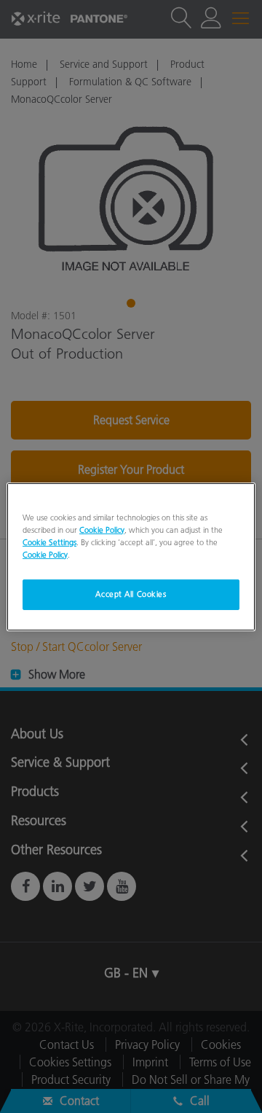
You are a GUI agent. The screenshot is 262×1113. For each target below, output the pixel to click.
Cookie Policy (101, 529)
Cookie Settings (49, 542)
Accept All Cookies (130, 594)
